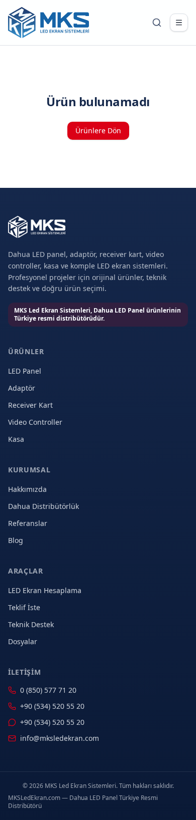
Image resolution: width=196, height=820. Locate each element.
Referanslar (27, 523)
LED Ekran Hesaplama (44, 590)
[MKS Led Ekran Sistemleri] (48, 22)
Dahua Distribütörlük (43, 506)
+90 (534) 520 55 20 (52, 706)
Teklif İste (24, 607)
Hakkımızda (27, 489)
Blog (15, 540)
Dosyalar (22, 641)
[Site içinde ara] (157, 23)
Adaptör (21, 388)
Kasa (16, 439)
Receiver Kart (30, 405)
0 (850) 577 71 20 (48, 690)
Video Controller (35, 422)
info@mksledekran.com (59, 738)
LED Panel (24, 371)
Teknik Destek (31, 624)
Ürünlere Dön (98, 130)
